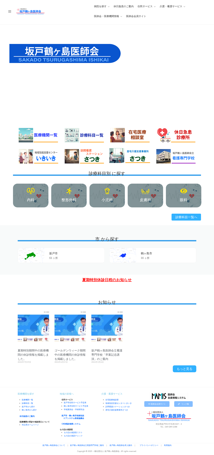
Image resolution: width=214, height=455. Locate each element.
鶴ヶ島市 (146, 253)
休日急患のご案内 (124, 6)
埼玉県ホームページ (30, 424)
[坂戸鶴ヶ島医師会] (30, 11)
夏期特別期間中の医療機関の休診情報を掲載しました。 (33, 354)
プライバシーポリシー (149, 445)
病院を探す (100, 6)
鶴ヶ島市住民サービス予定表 (76, 406)
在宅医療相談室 (112, 399)
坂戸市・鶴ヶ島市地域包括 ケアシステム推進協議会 (73, 416)
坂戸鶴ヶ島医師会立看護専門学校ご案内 (87, 445)
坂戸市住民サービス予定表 (75, 402)
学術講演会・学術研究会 (74, 409)
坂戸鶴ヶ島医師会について (53, 445)
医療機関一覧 (27, 399)
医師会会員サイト (136, 16)
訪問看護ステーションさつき (117, 406)
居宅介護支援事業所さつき (116, 410)
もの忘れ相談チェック (73, 435)
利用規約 (168, 445)
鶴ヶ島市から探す (29, 410)
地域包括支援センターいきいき (118, 403)
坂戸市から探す (28, 406)
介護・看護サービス (171, 6)
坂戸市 (53, 253)
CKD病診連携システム (71, 424)
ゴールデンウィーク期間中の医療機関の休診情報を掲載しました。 (70, 354)
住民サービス (145, 6)
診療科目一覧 (27, 403)
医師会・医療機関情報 (106, 16)
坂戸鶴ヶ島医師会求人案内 (121, 445)
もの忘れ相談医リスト (73, 432)
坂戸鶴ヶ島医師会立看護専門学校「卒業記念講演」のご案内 (106, 354)
